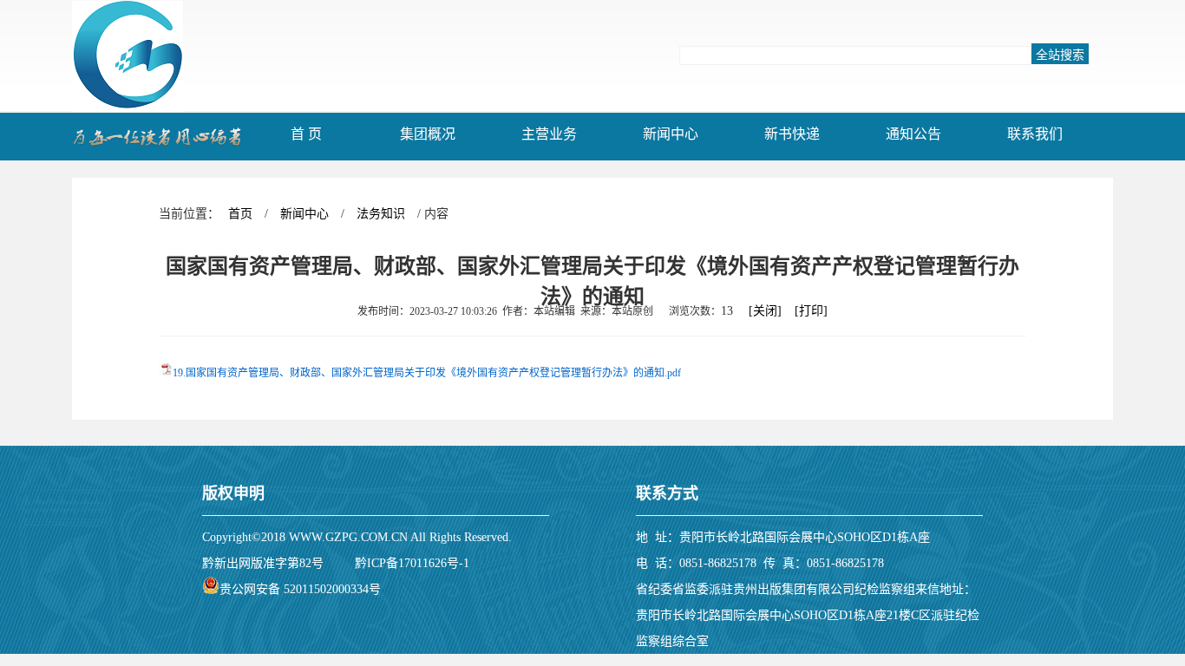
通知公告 (913, 134)
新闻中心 (670, 134)
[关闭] (765, 310)
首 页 (306, 134)
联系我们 (1035, 134)
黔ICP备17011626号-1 (412, 563)
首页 (240, 213)
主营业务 (549, 134)
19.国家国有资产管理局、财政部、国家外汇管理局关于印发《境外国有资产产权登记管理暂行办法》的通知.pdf (427, 373)
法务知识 (381, 213)
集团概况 (427, 134)
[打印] (811, 310)
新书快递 (792, 134)
